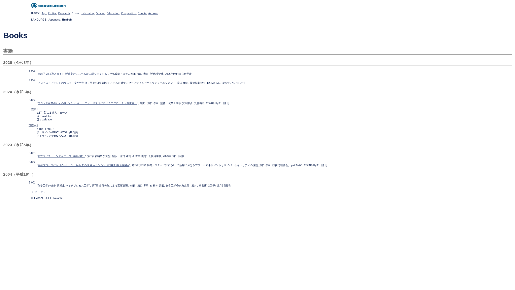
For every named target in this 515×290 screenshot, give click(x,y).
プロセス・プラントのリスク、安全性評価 (62, 82)
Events (142, 13)
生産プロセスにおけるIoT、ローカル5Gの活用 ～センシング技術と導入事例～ (83, 165)
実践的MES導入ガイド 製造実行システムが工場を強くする (72, 73)
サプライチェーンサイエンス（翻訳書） (61, 156)
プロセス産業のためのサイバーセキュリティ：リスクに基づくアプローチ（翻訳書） (87, 103)
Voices (100, 13)
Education (113, 13)
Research (64, 13)
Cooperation (128, 13)
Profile (52, 13)
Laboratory (88, 13)
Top (44, 13)
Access (153, 13)
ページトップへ (38, 192)
